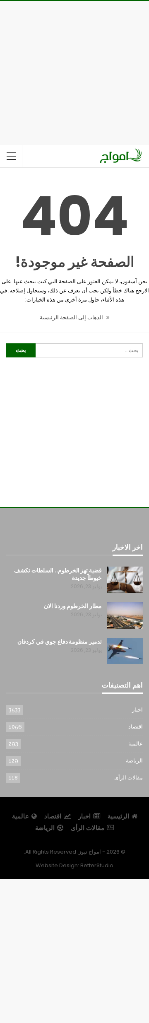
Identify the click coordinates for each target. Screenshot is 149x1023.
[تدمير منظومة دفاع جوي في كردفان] (125, 651)
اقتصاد (135, 727)
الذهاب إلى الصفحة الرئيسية (72, 317)
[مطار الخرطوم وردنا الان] (125, 615)
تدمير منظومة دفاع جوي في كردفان (59, 641)
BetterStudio (96, 865)
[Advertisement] (74, 72)
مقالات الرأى (128, 777)
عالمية (135, 744)
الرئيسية (118, 816)
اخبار (137, 710)
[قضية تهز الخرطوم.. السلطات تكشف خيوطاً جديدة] (125, 580)
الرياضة (134, 761)
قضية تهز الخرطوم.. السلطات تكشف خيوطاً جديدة (58, 574)
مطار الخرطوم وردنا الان (73, 606)
